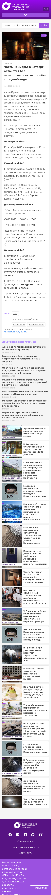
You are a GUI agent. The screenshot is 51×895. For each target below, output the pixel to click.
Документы (25, 853)
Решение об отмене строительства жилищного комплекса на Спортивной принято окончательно (24, 382)
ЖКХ (15, 314)
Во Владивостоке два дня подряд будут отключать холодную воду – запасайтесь (33, 691)
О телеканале (25, 841)
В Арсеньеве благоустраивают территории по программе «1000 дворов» (21, 359)
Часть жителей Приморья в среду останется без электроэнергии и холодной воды (33, 634)
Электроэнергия (36, 324)
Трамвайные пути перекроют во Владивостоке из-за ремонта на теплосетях (35, 710)
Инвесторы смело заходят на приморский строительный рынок (33, 673)
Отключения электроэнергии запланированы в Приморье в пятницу (35, 748)
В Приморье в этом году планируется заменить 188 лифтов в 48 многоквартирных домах (34, 766)
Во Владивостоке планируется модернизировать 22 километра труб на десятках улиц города (34, 730)
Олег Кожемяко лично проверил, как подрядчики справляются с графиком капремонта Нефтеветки (24, 370)
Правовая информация (25, 847)
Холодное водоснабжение (25, 319)
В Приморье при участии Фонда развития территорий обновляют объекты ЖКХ (35, 654)
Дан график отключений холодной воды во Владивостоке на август (34, 786)
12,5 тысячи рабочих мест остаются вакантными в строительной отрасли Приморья (34, 616)
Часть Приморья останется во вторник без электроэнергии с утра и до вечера (33, 577)
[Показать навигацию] (47, 4)
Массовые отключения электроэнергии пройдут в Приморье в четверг (25, 392)
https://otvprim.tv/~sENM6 (15, 332)
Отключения (19, 324)
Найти (44, 25)
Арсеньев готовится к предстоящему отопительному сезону (24, 348)
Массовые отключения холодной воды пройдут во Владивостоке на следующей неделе (35, 596)
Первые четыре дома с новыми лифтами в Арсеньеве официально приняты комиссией (22, 415)
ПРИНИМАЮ (39, 888)
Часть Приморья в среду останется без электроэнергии (35, 802)
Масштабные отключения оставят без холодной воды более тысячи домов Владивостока (24, 403)
